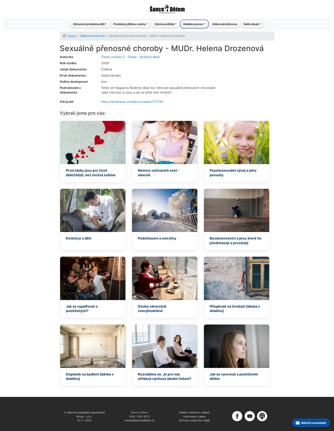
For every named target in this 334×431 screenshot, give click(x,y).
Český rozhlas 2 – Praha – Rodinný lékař (130, 57)
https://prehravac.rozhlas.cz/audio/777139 (132, 102)
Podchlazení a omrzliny (157, 238)
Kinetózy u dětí (78, 238)
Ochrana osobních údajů (194, 420)
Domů (71, 36)
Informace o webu (194, 416)
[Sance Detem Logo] (167, 8)
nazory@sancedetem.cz (139, 420)
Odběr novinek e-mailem (194, 412)
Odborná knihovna (224, 24)
